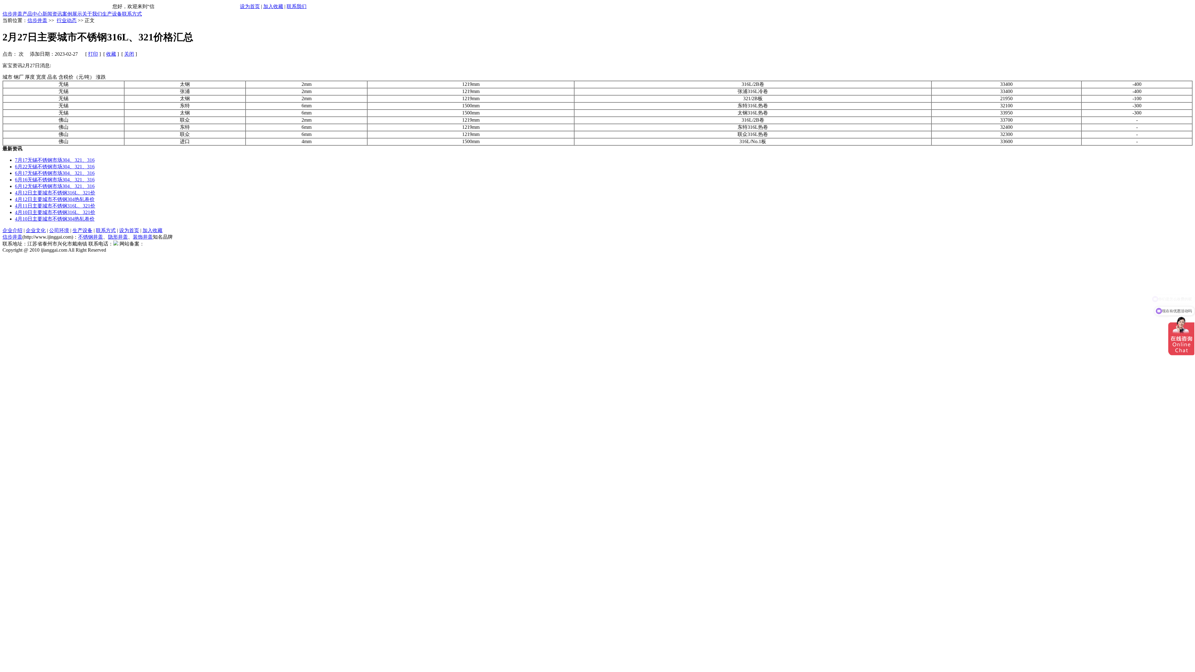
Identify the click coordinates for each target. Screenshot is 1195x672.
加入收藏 (273, 6)
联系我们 (297, 6)
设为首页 (250, 6)
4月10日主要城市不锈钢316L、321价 (55, 212)
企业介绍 (12, 230)
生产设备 (112, 13)
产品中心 (32, 13)
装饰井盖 (143, 237)
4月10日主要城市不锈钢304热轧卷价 (55, 219)
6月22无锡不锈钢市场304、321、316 (55, 166)
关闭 (129, 54)
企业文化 (36, 230)
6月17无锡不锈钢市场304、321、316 (55, 173)
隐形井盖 (118, 237)
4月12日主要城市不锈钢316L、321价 (55, 192)
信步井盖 (12, 13)
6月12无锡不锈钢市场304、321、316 (55, 186)
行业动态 (67, 20)
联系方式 (132, 13)
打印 (93, 54)
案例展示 (72, 13)
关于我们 (92, 13)
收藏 (111, 54)
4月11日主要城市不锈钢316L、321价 (55, 205)
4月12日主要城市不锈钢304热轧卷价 (55, 199)
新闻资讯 (52, 13)
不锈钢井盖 (90, 237)
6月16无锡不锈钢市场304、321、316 (55, 179)
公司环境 (59, 230)
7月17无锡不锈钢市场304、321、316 (55, 160)
